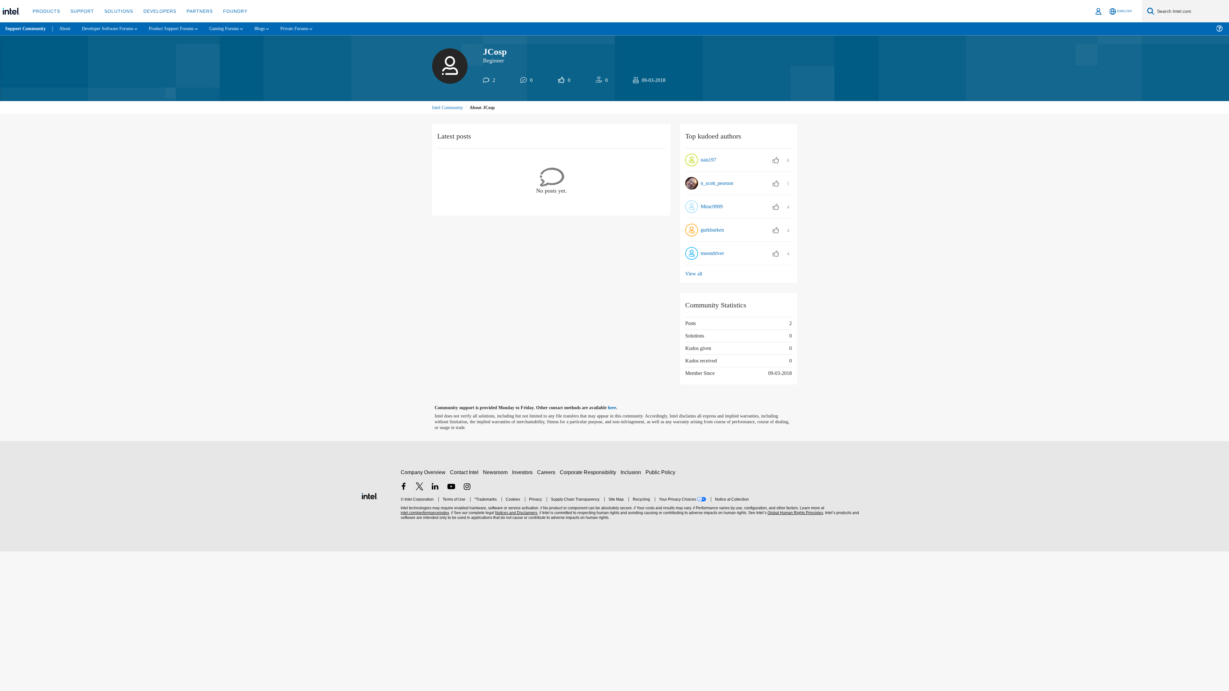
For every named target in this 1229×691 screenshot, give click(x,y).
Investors (523, 472)
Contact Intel (465, 472)
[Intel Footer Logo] (370, 495)
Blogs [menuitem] (274, 28)
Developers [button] (155, 11)
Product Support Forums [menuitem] (180, 28)
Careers (547, 472)
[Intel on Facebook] (403, 487)
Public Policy (661, 472)
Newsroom (496, 472)
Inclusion (632, 472)
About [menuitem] (66, 28)
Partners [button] (193, 11)
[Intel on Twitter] (419, 487)
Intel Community (448, 108)
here (617, 408)
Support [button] (80, 11)
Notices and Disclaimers (515, 513)
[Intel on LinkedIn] (435, 487)
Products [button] (46, 11)
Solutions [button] (115, 11)
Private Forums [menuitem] (311, 28)
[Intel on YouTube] (451, 487)
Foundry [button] (227, 11)
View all (694, 274)
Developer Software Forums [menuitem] (112, 28)
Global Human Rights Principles (794, 513)
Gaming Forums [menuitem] (237, 28)
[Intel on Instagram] (467, 487)
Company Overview (423, 472)
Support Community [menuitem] (26, 28)
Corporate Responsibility (589, 472)
